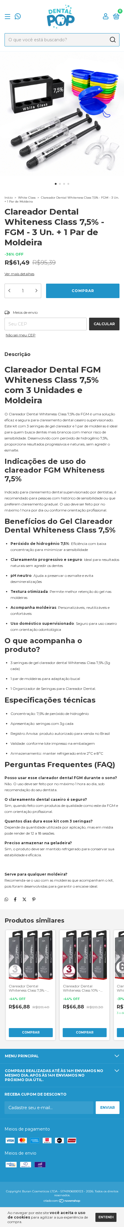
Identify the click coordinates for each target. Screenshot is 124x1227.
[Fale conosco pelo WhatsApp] (18, 17)
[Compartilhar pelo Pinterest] (34, 899)
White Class (27, 198)
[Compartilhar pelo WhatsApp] (6, 899)
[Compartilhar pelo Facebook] (15, 899)
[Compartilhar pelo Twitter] (24, 899)
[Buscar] (112, 39)
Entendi (105, 1217)
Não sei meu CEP (21, 335)
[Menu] (9, 16)
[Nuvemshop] (62, 1201)
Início (9, 198)
